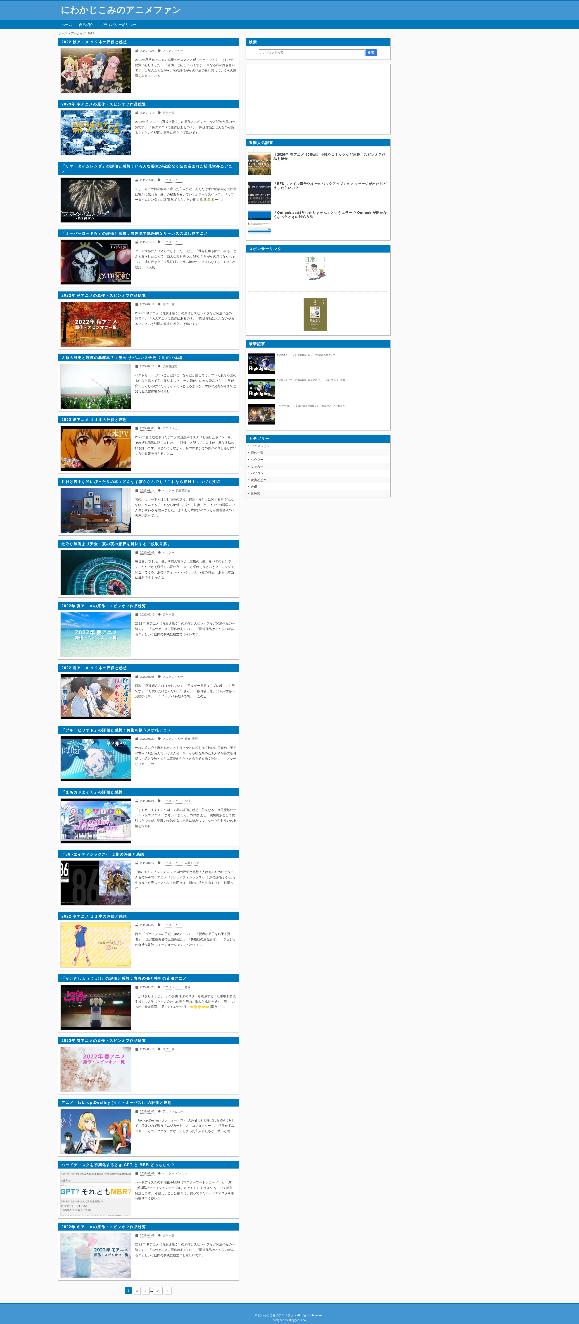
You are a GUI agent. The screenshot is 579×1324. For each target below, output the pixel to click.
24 (158, 1290)
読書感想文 (259, 479)
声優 (254, 486)
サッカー (257, 466)
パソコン (257, 473)
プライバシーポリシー (118, 24)
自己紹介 (86, 24)
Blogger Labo (297, 1320)
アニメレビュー (262, 446)
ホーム (66, 24)
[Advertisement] (318, 99)
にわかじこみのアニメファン (121, 9)
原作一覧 (257, 452)
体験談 (255, 493)
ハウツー (257, 459)
